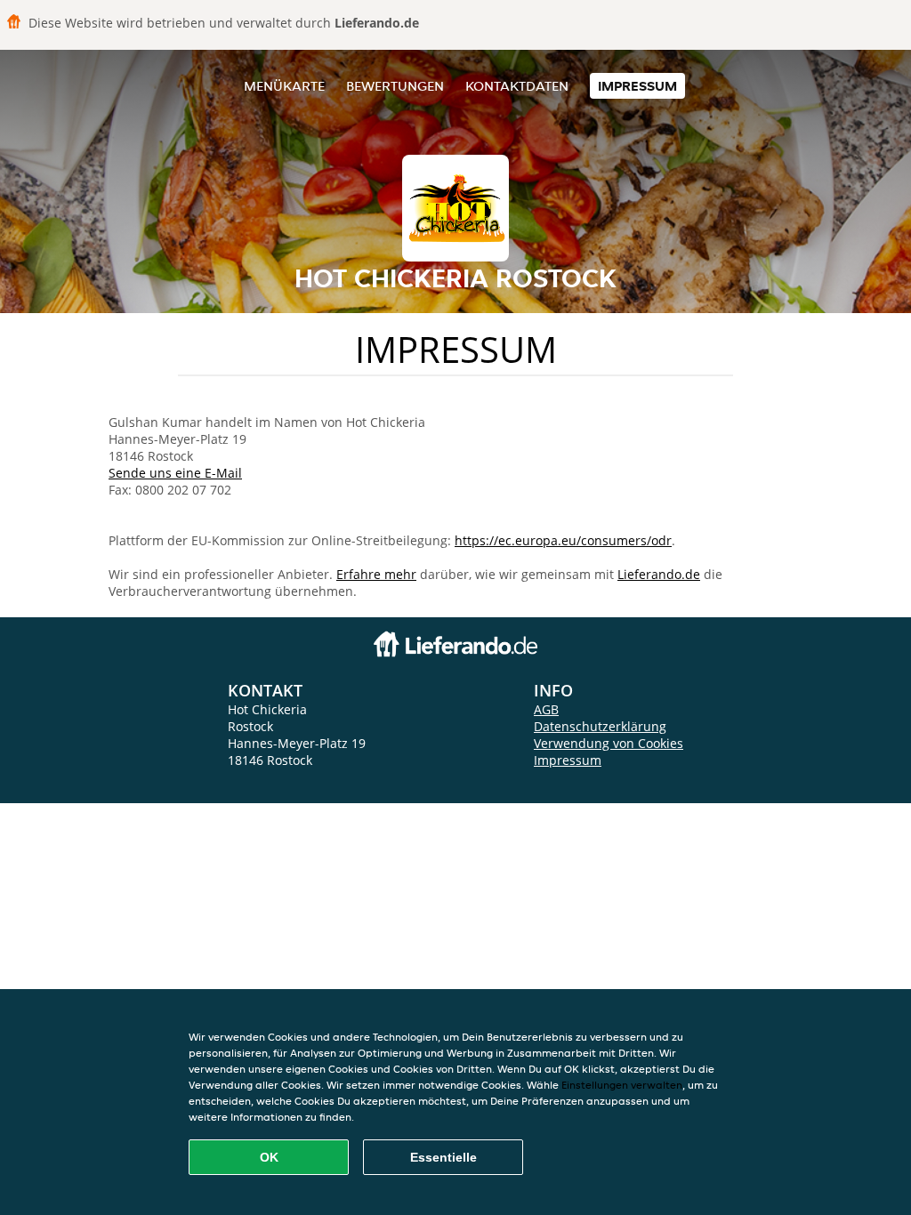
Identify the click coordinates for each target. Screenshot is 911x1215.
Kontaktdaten (516, 85)
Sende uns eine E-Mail (175, 472)
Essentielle (443, 1157)
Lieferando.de (658, 574)
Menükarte (284, 85)
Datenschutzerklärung (600, 726)
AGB (546, 709)
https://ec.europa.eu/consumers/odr (563, 540)
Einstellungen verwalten (621, 1084)
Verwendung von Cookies (608, 743)
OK (269, 1157)
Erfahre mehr (376, 574)
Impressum (637, 85)
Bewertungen (395, 85)
